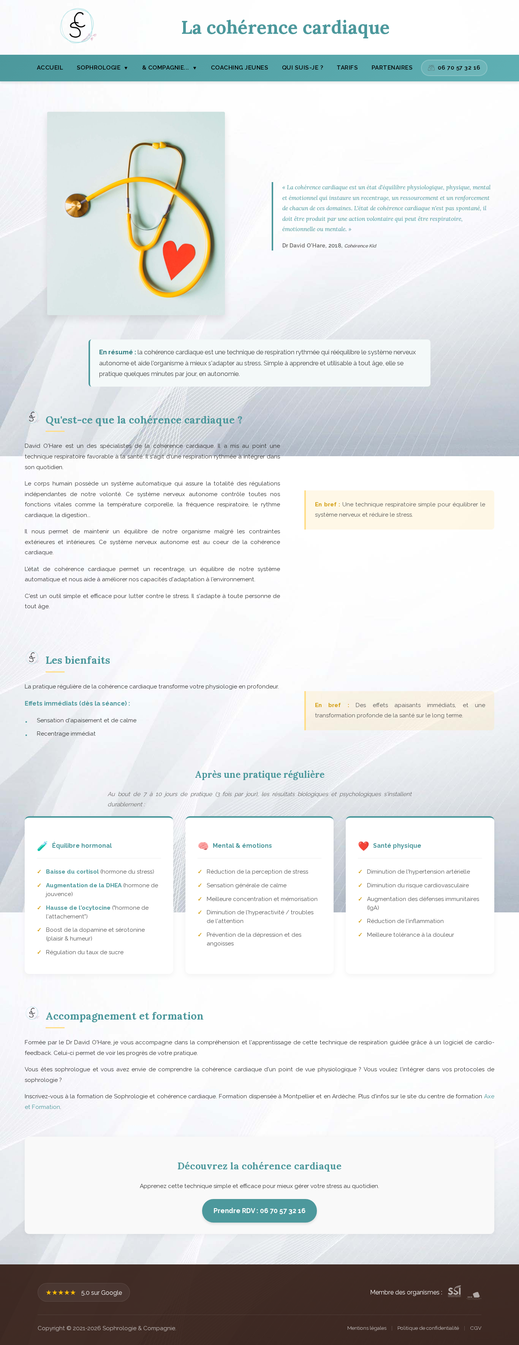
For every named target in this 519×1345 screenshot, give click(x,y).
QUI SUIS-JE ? (303, 67)
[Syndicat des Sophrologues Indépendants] (454, 1292)
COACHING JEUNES (240, 67)
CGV (475, 1328)
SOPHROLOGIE (103, 67)
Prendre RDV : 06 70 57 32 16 (259, 1211)
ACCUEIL (50, 67)
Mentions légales (366, 1328)
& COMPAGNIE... (170, 67)
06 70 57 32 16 (459, 67)
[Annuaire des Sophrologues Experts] (474, 1292)
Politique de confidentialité (428, 1328)
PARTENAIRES (392, 67)
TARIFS (347, 67)
